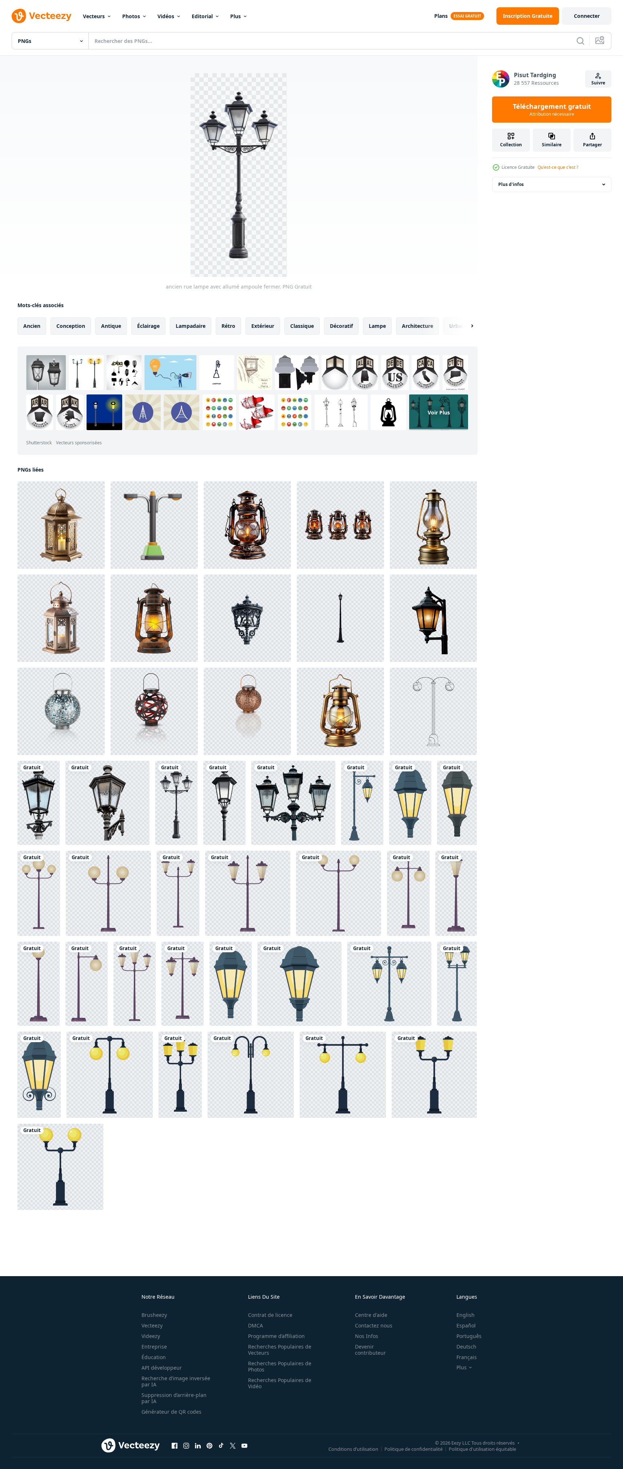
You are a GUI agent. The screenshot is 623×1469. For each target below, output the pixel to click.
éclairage (148, 325)
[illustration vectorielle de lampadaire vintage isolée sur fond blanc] (110, 1075)
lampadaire (190, 325)
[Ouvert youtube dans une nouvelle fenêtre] (244, 1445)
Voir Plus (439, 412)
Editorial (202, 16)
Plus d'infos (511, 184)
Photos (131, 16)
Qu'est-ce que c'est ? (558, 167)
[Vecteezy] (41, 16)
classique (302, 325)
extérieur (262, 325)
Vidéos (165, 16)
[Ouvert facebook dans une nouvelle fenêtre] (174, 1445)
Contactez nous (373, 1325)
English (465, 1314)
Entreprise (154, 1346)
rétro (228, 325)
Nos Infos (366, 1336)
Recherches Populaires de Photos (279, 1366)
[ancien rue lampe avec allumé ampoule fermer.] (38, 803)
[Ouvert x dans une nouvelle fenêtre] (233, 1445)
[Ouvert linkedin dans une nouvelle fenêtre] (198, 1445)
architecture (417, 325)
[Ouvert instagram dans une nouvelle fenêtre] (186, 1445)
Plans (441, 15)
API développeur (161, 1367)
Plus (235, 16)
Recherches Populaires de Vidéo (279, 1383)
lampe (377, 325)
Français (466, 1357)
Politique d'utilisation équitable (482, 1448)
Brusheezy (154, 1314)
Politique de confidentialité (413, 1448)
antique (111, 325)
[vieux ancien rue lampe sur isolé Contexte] (433, 618)
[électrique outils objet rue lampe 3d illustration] (154, 525)
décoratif (341, 325)
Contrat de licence (270, 1314)
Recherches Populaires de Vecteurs (279, 1349)
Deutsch (466, 1346)
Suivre (598, 83)
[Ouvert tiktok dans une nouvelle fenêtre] (221, 1445)
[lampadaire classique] (340, 618)
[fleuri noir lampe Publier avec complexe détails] (247, 618)
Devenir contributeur (370, 1349)
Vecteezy (152, 1325)
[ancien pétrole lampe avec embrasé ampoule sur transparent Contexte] (433, 525)
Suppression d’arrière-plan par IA (174, 1398)
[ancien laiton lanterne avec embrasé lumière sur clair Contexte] (340, 711)
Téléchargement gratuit (552, 109)
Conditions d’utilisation (353, 1448)
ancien (31, 325)
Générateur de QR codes (171, 1411)
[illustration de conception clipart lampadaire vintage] (362, 803)
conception (70, 325)
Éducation (153, 1357)
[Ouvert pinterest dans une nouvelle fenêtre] (209, 1445)
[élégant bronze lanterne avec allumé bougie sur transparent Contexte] (61, 618)
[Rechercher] (580, 40)
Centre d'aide (371, 1314)
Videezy (150, 1336)
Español (466, 1325)
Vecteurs (94, 16)
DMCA (255, 1325)
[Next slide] (466, 326)
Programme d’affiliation (276, 1336)
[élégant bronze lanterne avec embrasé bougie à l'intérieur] (61, 525)
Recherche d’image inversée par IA (175, 1381)
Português (469, 1336)
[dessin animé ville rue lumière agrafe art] (38, 893)
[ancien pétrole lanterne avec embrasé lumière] (154, 618)
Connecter (587, 15)
